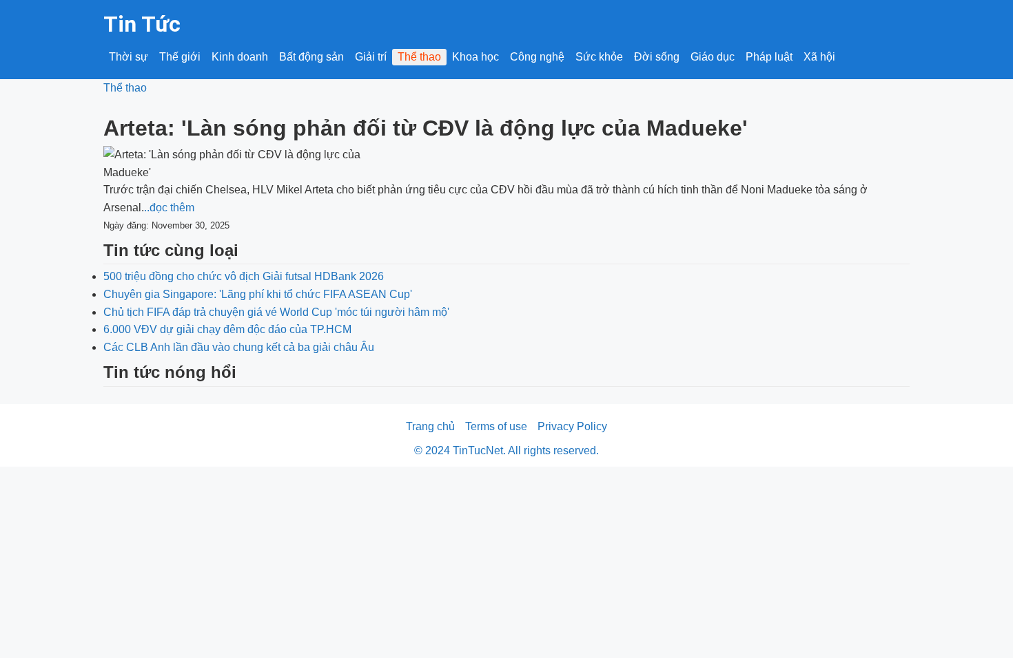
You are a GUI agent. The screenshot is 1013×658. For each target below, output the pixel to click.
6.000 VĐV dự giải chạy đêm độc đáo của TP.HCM (227, 329)
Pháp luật (769, 57)
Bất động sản (311, 57)
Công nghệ (537, 57)
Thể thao (419, 57)
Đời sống (656, 57)
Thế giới (180, 57)
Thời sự (128, 57)
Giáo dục (712, 57)
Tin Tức (142, 24)
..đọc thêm (169, 207)
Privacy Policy (572, 426)
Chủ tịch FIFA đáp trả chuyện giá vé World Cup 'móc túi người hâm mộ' (276, 312)
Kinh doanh (240, 57)
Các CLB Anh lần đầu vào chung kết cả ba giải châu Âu (238, 347)
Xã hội (819, 57)
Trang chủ (430, 426)
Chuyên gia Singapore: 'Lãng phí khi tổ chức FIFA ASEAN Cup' (257, 294)
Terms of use (496, 426)
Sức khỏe (599, 57)
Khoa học (475, 57)
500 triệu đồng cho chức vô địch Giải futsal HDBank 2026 (243, 276)
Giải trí (371, 57)
